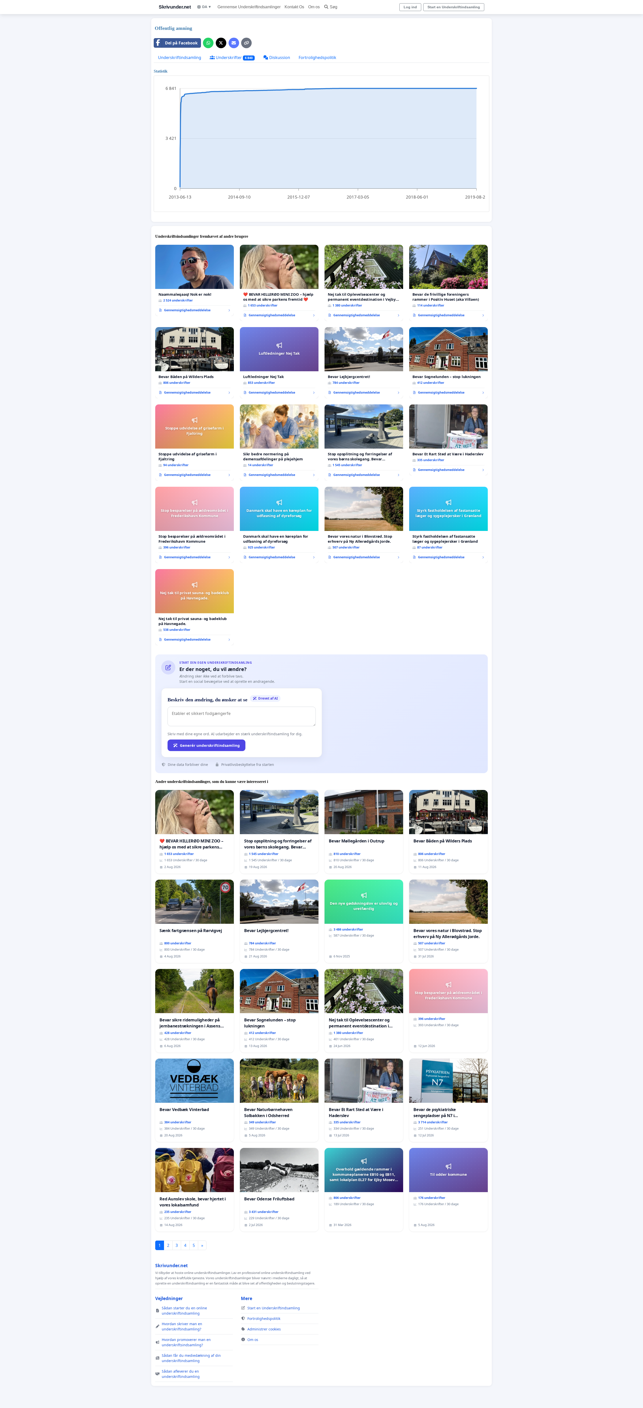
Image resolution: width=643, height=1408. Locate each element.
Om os (314, 7)
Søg (333, 7)
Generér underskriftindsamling (210, 745)
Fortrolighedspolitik (317, 57)
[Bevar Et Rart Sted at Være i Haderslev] (448, 440)
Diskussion (279, 57)
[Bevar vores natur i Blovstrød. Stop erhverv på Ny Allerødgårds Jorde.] (364, 525)
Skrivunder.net (175, 7)
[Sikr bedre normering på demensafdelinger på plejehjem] (279, 442)
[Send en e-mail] (234, 43)
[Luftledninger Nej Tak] (279, 362)
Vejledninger (169, 1298)
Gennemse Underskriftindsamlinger (249, 7)
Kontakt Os (294, 7)
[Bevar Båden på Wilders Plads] (194, 362)
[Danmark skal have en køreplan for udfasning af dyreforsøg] (279, 525)
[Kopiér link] (246, 43)
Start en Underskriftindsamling (453, 7)
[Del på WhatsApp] (208, 43)
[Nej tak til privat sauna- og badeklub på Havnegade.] (194, 607)
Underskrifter (234, 57)
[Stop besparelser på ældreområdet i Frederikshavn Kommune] (194, 525)
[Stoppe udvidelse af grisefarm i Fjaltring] (194, 442)
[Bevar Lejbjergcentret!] (364, 362)
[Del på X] (221, 43)
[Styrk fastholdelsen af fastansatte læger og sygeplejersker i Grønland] (448, 525)
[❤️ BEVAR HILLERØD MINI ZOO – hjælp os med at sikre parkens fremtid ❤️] (279, 283)
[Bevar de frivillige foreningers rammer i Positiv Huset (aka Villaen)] (448, 283)
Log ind (410, 7)
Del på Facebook (181, 43)
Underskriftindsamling (179, 57)
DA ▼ (206, 7)
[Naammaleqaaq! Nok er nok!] (194, 280)
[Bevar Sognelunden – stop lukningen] (448, 362)
